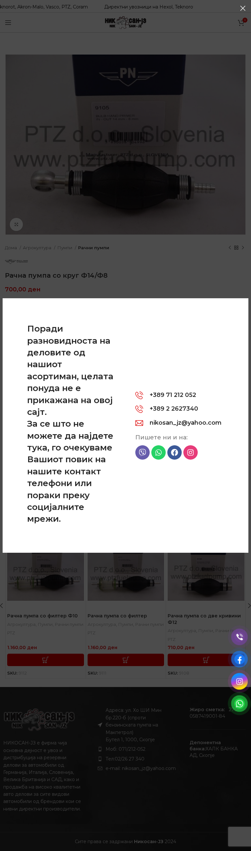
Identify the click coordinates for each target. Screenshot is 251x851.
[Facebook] (174, 452)
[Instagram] (190, 452)
